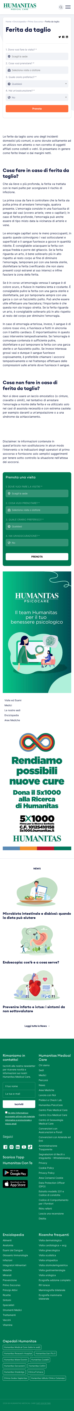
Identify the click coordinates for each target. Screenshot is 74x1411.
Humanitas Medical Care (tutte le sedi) (22, 1347)
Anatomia (8, 1245)
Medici (8, 705)
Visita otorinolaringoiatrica (53, 1265)
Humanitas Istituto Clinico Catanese (48, 1378)
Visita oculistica (47, 1255)
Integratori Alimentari (14, 1265)
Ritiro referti (45, 1208)
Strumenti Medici (12, 1310)
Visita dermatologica (50, 1240)
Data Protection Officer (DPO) (52, 1184)
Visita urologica (47, 1275)
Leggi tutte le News (36, 1025)
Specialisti (8, 1305)
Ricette (7, 1295)
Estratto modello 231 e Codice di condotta (51, 1193)
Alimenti (7, 1240)
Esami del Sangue (13, 1250)
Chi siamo (44, 1065)
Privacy (43, 1162)
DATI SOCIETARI (43, 1403)
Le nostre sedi (12, 710)
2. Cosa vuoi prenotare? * (20, 63)
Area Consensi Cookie (51, 1177)
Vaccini (7, 1319)
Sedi (41, 1070)
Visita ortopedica (48, 1260)
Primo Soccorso (35, 21)
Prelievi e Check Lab (50, 1100)
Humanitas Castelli (40, 1359)
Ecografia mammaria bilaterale (50, 1297)
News (42, 1085)
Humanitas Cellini (37, 1365)
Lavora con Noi (47, 1095)
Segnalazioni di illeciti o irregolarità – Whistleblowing (54, 1156)
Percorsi (43, 1080)
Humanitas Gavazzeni (14, 1365)
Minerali (7, 1275)
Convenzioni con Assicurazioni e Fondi (50, 1130)
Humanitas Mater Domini (15, 1359)
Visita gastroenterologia (52, 1270)
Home (8, 21)
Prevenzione (10, 1280)
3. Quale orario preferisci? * (21, 77)
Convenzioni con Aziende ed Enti (55, 1139)
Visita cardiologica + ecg (52, 1245)
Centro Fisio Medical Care (53, 1110)
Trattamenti (9, 1315)
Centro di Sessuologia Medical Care (51, 1122)
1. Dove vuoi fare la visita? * (21, 49)
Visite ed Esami (12, 700)
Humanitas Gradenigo (14, 1372)
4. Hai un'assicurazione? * (20, 90)
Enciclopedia (19, 21)
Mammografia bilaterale (52, 1290)
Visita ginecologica (49, 1250)
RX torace (44, 1285)
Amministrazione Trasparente (48, 1147)
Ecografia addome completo (55, 1280)
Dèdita (42, 1218)
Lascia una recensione (51, 1213)
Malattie (7, 1270)
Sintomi (7, 1300)
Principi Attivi (10, 1290)
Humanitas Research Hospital (18, 1353)
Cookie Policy (46, 1167)
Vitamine (7, 1324)
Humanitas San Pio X (45, 1353)
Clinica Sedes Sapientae (15, 1378)
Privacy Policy (47, 1172)
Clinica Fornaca (35, 1372)
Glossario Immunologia (15, 1255)
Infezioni (7, 1260)
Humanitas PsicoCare (51, 1105)
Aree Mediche (12, 720)
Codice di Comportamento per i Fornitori (53, 1201)
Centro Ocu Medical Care (53, 1115)
